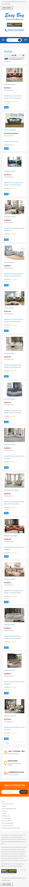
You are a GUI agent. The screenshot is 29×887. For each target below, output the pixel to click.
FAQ (3, 801)
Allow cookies (7, 8)
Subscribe (23, 792)
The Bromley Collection (10, 84)
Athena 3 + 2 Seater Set (10, 130)
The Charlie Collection (9, 444)
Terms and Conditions (7, 825)
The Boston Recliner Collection (11, 490)
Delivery (4, 806)
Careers (4, 813)
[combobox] (14, 40)
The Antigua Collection (9, 171)
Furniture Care (5, 816)
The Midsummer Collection (10, 536)
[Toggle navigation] (3, 40)
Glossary (4, 811)
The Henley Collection (9, 624)
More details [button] (7, 61)
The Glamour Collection (10, 716)
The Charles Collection (9, 399)
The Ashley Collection (9, 262)
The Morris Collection (9, 353)
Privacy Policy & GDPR (7, 823)
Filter (17, 55)
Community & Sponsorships (9, 808)
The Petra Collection (9, 308)
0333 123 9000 (15, 30)
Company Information (7, 804)
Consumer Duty (6, 818)
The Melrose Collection (9, 579)
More (6, 107)
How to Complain (6, 820)
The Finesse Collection (9, 670)
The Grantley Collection (10, 217)
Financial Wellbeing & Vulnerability (10, 828)
